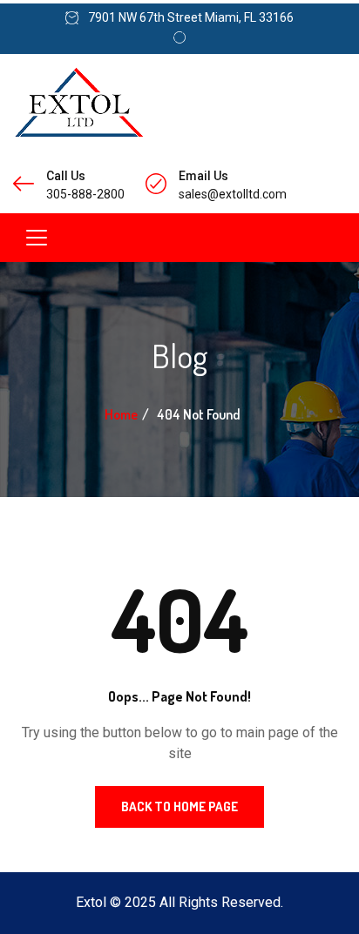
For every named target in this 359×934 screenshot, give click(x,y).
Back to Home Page (179, 806)
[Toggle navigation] (36, 237)
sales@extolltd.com (233, 194)
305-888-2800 (85, 194)
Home (121, 414)
